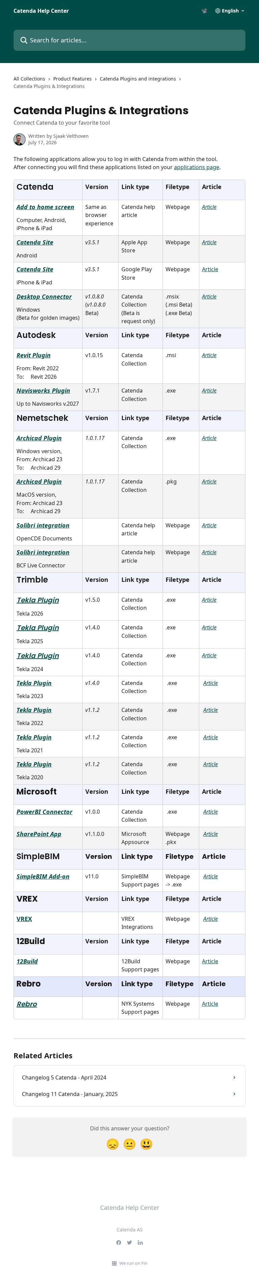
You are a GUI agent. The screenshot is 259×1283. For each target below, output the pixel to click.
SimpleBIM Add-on (43, 876)
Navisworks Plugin (43, 390)
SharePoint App (39, 834)
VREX (24, 919)
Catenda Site (35, 242)
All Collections (29, 78)
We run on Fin (133, 1263)
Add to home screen (45, 207)
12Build (27, 961)
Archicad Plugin (39, 438)
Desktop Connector (44, 296)
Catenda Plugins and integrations (138, 78)
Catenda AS (130, 1229)
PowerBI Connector (45, 812)
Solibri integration (43, 525)
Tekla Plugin (38, 600)
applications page (196, 167)
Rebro (27, 1004)
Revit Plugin (34, 355)
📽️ (204, 10)
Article (209, 207)
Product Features (72, 78)
